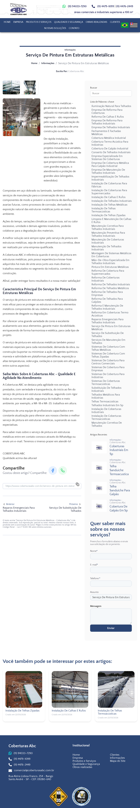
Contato (74, 28)
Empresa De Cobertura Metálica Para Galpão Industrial (110, 164)
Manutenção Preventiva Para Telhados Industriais (108, 234)
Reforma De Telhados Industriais (111, 284)
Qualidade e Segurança (68, 22)
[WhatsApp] (62, 470)
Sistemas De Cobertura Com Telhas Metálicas (108, 348)
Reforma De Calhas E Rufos (108, 116)
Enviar (111, 628)
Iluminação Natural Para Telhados (111, 106)
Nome (93, 551)
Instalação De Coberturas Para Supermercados (109, 192)
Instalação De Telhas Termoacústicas (104, 210)
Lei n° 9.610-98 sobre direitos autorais (34, 527)
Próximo (73, 504)
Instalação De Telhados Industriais (112, 200)
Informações (47, 63)
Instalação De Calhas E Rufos (108, 197)
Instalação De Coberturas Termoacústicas (106, 417)
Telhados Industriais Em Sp (107, 405)
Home (7, 22)
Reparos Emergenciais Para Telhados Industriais (107, 321)
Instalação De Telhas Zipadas (108, 215)
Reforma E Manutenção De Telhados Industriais (107, 307)
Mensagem (95, 606)
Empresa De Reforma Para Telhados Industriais (107, 122)
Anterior (10, 504)
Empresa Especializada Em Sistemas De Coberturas (107, 158)
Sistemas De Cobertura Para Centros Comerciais (108, 362)
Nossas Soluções (55, 28)
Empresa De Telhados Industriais (111, 127)
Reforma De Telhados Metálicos (110, 288)
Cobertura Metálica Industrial (109, 137)
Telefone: (95, 578)
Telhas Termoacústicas (105, 401)
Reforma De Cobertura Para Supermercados (108, 272)
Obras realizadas (96, 22)
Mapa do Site (117, 760)
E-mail (94, 564)
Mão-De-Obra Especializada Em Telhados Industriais (110, 262)
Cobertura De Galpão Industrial (110, 148)
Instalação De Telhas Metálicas (109, 204)
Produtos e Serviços (38, 22)
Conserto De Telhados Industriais (111, 152)
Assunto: (94, 592)
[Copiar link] (77, 484)
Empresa (18, 22)
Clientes (115, 22)
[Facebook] (52, 470)
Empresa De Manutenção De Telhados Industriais (108, 171)
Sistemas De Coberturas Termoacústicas (106, 382)
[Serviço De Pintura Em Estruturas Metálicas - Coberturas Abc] (22, 9)
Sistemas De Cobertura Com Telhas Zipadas (108, 355)
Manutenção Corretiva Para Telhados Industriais (108, 227)
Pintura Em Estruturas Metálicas (110, 267)
